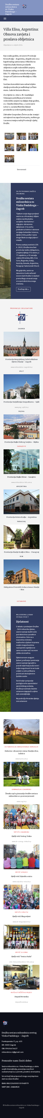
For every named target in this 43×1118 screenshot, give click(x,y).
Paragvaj (21, 521)
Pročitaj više (23, 289)
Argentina (21, 486)
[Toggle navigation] (5, 18)
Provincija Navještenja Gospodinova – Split (21, 402)
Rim (21, 556)
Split (21, 371)
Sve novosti (21, 169)
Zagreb (21, 329)
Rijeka (21, 411)
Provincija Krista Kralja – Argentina (21, 517)
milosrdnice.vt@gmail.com (13, 1052)
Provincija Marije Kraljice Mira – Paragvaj (21, 552)
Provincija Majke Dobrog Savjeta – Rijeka (21, 442)
